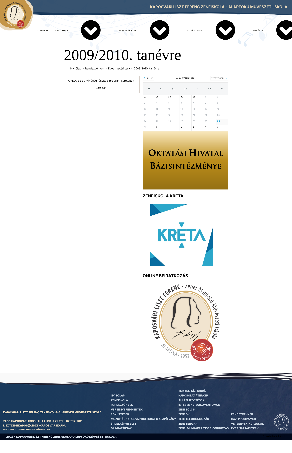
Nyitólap (43, 30)
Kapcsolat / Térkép (193, 395)
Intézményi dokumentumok (199, 404)
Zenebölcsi (187, 409)
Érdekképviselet (123, 423)
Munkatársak (121, 428)
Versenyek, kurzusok (247, 423)
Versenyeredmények (127, 409)
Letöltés (101, 87)
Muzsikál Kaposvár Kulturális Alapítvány (143, 419)
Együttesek (195, 30)
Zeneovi (184, 414)
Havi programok (243, 419)
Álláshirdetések (191, 400)
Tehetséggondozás (193, 419)
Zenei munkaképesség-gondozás (203, 428)
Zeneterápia (187, 423)
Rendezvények (127, 30)
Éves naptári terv (119, 68)
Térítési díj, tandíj (192, 390)
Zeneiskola (60, 30)
